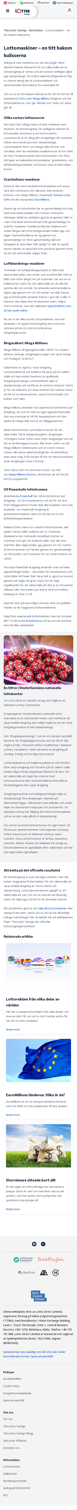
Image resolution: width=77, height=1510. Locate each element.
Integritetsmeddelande (17, 1393)
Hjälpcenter (10, 1473)
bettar (43, 917)
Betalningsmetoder (15, 1481)
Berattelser (36, 30)
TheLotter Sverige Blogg (18, 1433)
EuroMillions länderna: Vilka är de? (35, 1095)
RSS (5, 1495)
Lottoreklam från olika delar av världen (32, 1002)
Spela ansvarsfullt (13, 1400)
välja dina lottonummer (52, 908)
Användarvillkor (12, 1378)
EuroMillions (42, 199)
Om (5, 1419)
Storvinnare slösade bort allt (31, 1180)
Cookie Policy (11, 1386)
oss (10, 1419)
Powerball (26, 496)
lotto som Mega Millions (35, 98)
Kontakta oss (11, 1448)
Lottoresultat (11, 1466)
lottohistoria (33, 620)
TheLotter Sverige (15, 30)
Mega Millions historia (22, 474)
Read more (13, 1029)
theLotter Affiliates (15, 1440)
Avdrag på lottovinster (16, 1488)
